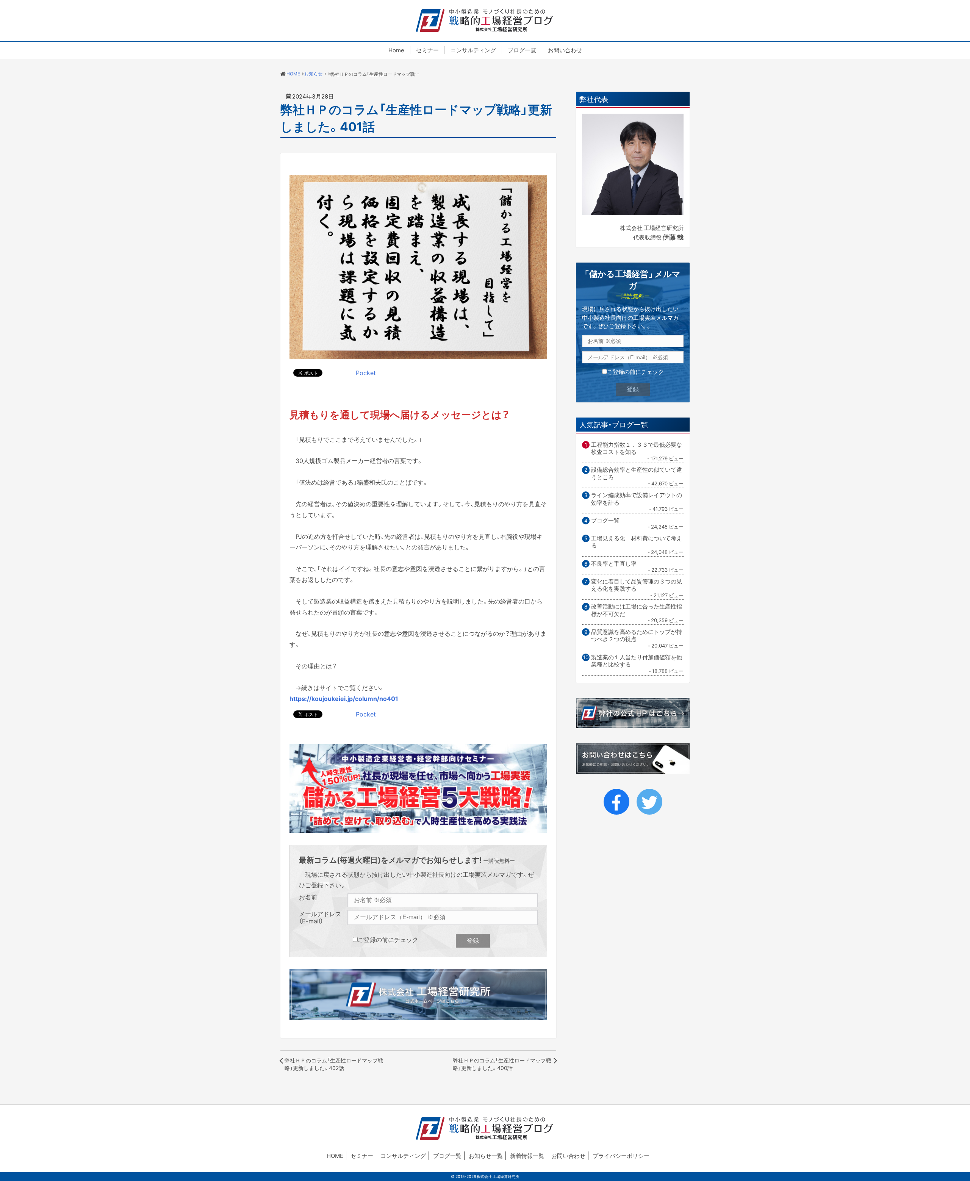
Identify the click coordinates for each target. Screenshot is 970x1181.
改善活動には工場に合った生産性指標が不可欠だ (636, 610)
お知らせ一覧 (486, 1155)
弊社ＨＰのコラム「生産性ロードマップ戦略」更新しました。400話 (502, 1064)
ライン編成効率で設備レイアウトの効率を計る (636, 498)
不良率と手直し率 (614, 564)
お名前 (308, 897)
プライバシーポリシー (621, 1155)
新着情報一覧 (527, 1155)
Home (396, 50)
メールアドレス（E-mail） (320, 917)
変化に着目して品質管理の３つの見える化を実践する (636, 585)
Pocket (366, 372)
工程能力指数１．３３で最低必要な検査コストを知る (636, 448)
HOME (335, 1155)
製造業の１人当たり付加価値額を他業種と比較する (636, 661)
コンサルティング (473, 50)
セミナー (427, 50)
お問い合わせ (565, 50)
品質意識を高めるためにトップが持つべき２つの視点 (636, 635)
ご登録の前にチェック (388, 939)
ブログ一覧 (522, 50)
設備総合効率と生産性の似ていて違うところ (636, 473)
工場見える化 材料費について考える (636, 542)
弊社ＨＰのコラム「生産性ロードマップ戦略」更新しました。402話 (334, 1064)
